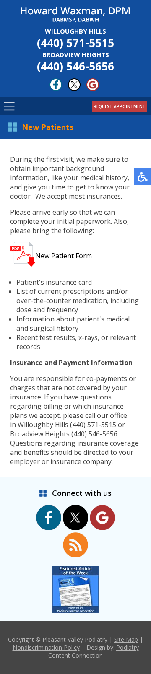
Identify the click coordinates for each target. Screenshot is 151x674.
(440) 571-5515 (75, 38)
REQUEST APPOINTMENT (120, 106)
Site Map (126, 639)
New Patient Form (63, 255)
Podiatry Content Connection (93, 651)
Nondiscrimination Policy (46, 647)
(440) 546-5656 (75, 62)
